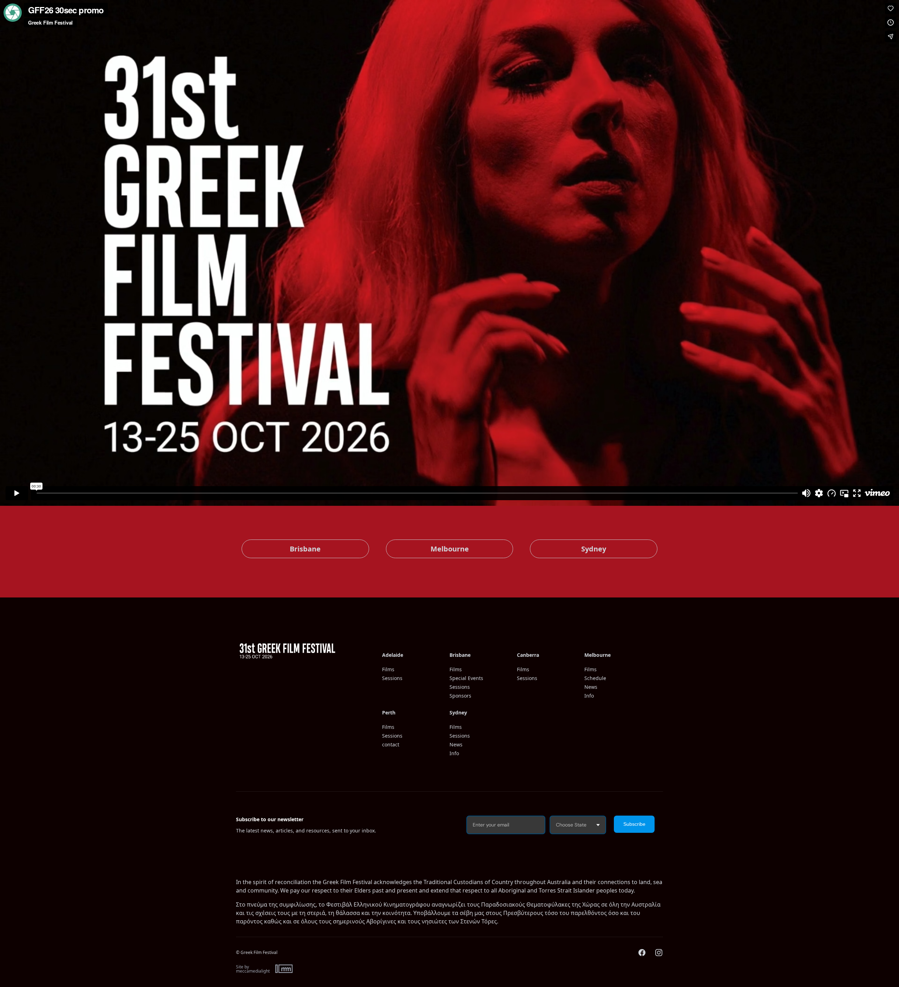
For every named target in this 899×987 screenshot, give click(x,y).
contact (390, 744)
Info (589, 695)
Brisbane (305, 549)
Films (388, 669)
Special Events (466, 678)
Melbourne (450, 549)
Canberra (528, 655)
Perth (388, 712)
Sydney (593, 549)
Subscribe (634, 824)
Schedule (595, 678)
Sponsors (460, 695)
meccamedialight (253, 971)
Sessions (392, 678)
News (590, 687)
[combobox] (578, 825)
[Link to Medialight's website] (284, 969)
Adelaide (392, 655)
